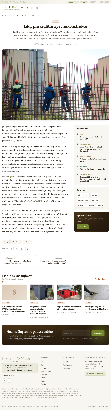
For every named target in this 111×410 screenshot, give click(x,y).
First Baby (23, 2)
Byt (87, 195)
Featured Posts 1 (103, 406)
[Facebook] (4, 380)
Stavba (11, 16)
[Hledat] (27, 8)
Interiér (80, 205)
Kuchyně (90, 205)
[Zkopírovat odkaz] (27, 249)
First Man (5, 2)
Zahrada (95, 200)
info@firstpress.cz (96, 373)
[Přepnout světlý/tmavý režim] (32, 8)
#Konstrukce (16, 242)
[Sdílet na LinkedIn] (22, 249)
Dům (79, 195)
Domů (4, 16)
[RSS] (9, 380)
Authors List (92, 406)
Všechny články (100, 279)
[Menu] (37, 8)
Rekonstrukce (83, 200)
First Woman (14, 2)
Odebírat (82, 227)
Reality (100, 205)
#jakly (6, 242)
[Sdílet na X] (17, 249)
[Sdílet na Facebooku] (11, 249)
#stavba (27, 242)
